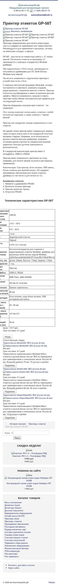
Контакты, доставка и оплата (21, 565)
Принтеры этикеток (13, 521)
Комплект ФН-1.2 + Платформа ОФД (29, 455)
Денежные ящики (12, 505)
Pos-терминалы (12, 556)
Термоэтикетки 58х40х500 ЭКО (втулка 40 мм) (24, 342)
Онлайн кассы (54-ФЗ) (15, 515)
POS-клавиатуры (12, 551)
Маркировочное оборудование (18, 513)
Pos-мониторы (11, 553)
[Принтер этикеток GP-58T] (15, 34)
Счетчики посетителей (15, 540)
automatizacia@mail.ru (41, 14)
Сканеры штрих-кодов (14, 534)
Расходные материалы (15, 526)
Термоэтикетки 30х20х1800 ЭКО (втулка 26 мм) (24, 368)
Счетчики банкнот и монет (16, 537)
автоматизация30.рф (17, 14)
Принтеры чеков (12, 518)
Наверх (51, 582)
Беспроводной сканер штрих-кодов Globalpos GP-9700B (29, 484)
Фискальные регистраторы (17, 548)
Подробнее (10, 365)
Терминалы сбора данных (16, 542)
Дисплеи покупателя (14, 510)
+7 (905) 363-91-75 (42, 10)
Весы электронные (13, 502)
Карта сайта (13, 567)
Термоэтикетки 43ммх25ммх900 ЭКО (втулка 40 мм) (26, 395)
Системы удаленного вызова (18, 532)
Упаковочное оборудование (17, 545)
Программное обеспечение (17, 524)
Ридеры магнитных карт (15, 529)
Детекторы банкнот (13, 507)
